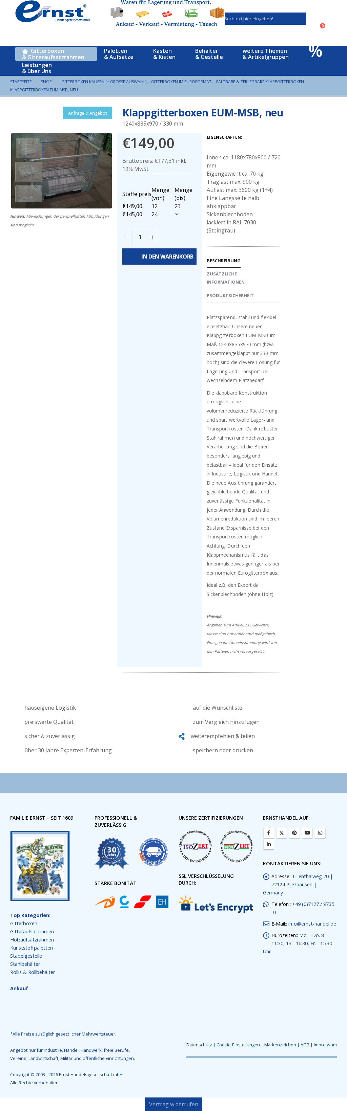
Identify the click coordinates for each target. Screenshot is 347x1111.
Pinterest (294, 833)
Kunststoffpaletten (31, 948)
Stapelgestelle (26, 956)
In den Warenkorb (169, 256)
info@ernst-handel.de (312, 923)
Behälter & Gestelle (207, 54)
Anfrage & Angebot (87, 113)
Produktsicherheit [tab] (230, 295)
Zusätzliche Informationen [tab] (226, 278)
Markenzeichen (280, 1045)
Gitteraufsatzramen (32, 931)
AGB (305, 1045)
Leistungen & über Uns (37, 68)
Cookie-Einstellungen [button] (238, 1045)
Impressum (325, 1045)
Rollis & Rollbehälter (32, 972)
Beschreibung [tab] (224, 261)
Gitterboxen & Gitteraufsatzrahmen (53, 54)
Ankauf (19, 988)
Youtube (307, 833)
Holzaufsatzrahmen (32, 939)
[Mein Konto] (321, 18)
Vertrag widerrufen (173, 1104)
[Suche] (296, 18)
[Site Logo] (120, 13)
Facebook (269, 833)
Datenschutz (199, 1045)
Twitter (282, 833)
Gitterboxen (23, 923)
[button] (12, 171)
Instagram (320, 833)
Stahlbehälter (25, 964)
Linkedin (269, 844)
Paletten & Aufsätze (118, 54)
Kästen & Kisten (163, 54)
